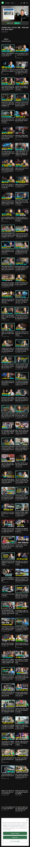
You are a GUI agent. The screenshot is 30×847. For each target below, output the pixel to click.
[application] (15, 13)
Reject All (15, 837)
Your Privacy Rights (15, 841)
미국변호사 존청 (5, 27)
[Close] (27, 820)
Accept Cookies (15, 833)
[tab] (6, 39)
